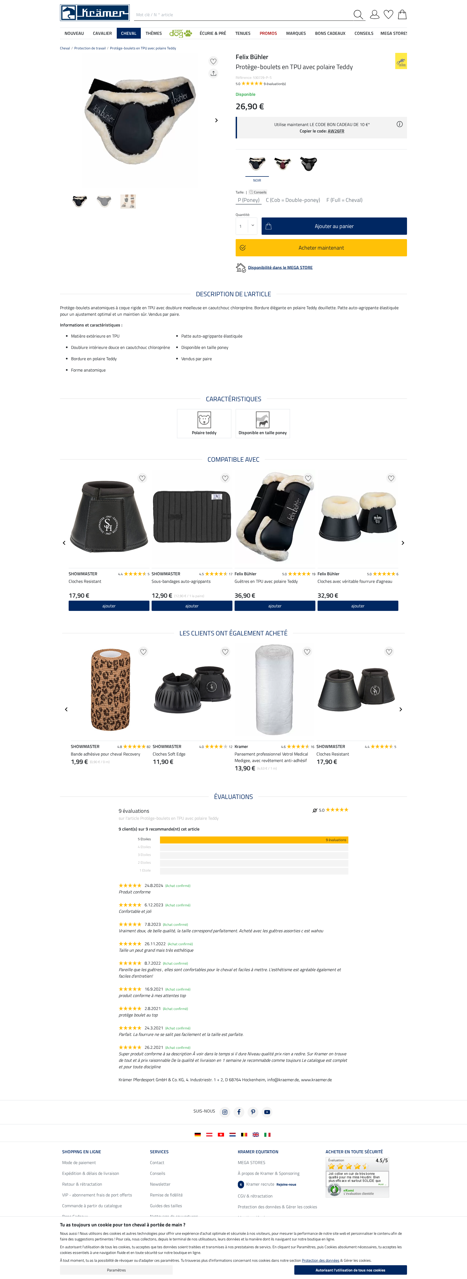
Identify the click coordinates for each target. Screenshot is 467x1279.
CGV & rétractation (255, 1196)
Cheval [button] (128, 33)
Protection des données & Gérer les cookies (277, 1206)
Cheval (65, 48)
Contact (157, 1162)
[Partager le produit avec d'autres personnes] (213, 74)
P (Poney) (248, 200)
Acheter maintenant (321, 247)
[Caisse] (402, 13)
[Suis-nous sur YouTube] (267, 1112)
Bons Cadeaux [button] (330, 33)
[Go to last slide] (64, 542)
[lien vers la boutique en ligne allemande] (199, 1134)
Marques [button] (296, 33)
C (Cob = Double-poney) (293, 200)
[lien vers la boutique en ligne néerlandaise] (233, 1134)
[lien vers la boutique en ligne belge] (245, 1134)
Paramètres (116, 1270)
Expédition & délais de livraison (90, 1173)
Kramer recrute (268, 1184)
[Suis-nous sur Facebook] (239, 1112)
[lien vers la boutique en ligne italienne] (268, 1134)
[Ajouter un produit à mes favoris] (213, 61)
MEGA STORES (394, 33)
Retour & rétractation (82, 1184)
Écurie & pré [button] (213, 33)
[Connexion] (374, 13)
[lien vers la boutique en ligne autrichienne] (210, 1134)
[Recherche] (359, 15)
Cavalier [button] (102, 33)
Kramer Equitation (258, 1151)
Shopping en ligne (81, 1151)
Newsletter (160, 1184)
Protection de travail (90, 48)
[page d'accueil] (95, 12)
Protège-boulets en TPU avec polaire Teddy (143, 48)
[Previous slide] (64, 120)
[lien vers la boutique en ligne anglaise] (257, 1134)
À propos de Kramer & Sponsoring (268, 1173)
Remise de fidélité (166, 1195)
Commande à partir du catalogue (92, 1205)
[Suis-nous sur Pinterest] (253, 1112)
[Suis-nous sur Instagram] (224, 1112)
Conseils (260, 192)
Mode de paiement (79, 1162)
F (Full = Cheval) (344, 200)
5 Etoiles (144, 839)
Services (159, 1151)
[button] (181, 33)
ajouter (109, 606)
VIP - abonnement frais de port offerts (97, 1195)
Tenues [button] (243, 33)
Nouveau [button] (74, 33)
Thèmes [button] (154, 33)
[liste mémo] (388, 13)
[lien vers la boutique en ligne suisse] (222, 1134)
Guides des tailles (166, 1205)
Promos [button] (268, 33)
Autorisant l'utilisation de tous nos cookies (350, 1270)
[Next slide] (216, 120)
